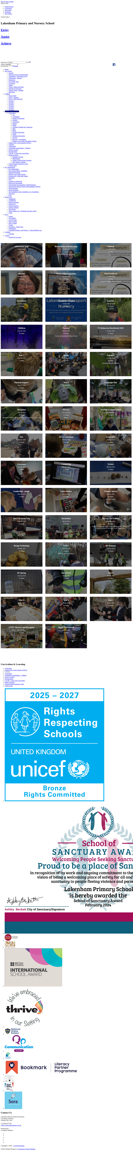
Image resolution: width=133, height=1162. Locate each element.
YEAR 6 (11, 109)
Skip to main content (7, 1)
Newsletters (8, 13)
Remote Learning (17, 157)
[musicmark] (11, 940)
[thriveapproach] (25, 1027)
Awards (11, 73)
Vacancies (12, 193)
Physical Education (18, 132)
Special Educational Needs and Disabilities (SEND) (24, 186)
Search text (4, 62)
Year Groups (12, 95)
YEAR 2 (11, 102)
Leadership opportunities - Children (19, 148)
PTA (10, 179)
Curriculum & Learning (12, 111)
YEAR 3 (11, 104)
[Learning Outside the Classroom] (10, 947)
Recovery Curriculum (19, 139)
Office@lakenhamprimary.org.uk (11, 1125)
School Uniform (13, 207)
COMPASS (12, 200)
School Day (12, 204)
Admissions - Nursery (15, 78)
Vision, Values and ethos (16, 87)
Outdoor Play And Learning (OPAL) (20, 143)
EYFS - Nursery (14, 97)
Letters (11, 216)
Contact (7, 235)
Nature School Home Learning (21, 160)
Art (13, 115)
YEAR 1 (11, 101)
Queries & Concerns (15, 237)
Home (6, 69)
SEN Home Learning (19, 162)
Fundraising (12, 228)
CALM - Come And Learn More (19, 153)
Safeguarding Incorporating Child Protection (22, 185)
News (6, 214)
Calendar (7, 232)
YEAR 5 (11, 108)
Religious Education (18, 136)
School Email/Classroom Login (18, 164)
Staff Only (12, 92)
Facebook (8, 12)
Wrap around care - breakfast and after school (22, 211)
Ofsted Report (9, 6)
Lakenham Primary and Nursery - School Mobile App (25, 230)
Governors (12, 83)
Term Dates (12, 209)
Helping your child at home (17, 174)
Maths (14, 125)
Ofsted (11, 85)
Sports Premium (13, 190)
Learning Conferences (15, 181)
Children (7, 94)
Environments (13, 151)
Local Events (13, 220)
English (14, 120)
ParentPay (12, 178)
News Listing (13, 221)
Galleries (11, 144)
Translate (15, 66)
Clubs (10, 213)
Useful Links (13, 165)
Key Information (10, 167)
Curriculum (8, 8)
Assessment (12, 146)
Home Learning (13, 155)
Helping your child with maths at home (24, 141)
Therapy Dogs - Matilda (16, 90)
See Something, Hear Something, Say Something (24, 192)
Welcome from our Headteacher (18, 74)
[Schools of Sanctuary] (54, 801)
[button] (9, 16)
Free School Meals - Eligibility (18, 171)
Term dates (8, 10)
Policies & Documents (15, 183)
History (14, 123)
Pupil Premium (13, 188)
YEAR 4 (11, 106)
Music (14, 130)
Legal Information (18, 1146)
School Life (8, 197)
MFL (14, 129)
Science (14, 137)
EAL (10, 195)
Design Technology (18, 118)
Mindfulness (16, 158)
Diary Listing (13, 223)
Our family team (14, 81)
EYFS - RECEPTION (15, 99)
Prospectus (12, 80)
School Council (13, 150)
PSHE (14, 134)
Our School (8, 71)
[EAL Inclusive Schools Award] (9, 1081)
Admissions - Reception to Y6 (18, 76)
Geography (15, 122)
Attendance (12, 199)
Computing (15, 116)
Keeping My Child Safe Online (18, 176)
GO (27, 62)
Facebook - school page (16, 227)
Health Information (14, 172)
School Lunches (13, 206)
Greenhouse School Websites (26, 1149)
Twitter (11, 225)
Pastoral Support (14, 202)
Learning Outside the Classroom (22, 127)
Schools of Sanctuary (15, 88)
